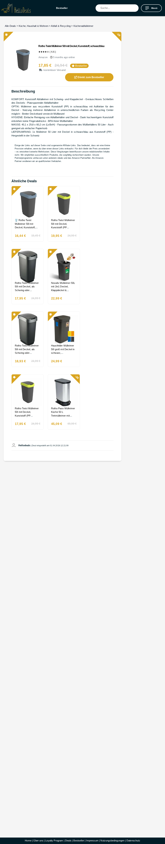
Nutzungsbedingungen (112, 840)
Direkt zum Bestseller (90, 77)
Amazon (43, 57)
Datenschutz (133, 840)
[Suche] (136, 8)
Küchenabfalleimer (83, 26)
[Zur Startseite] (16, 8)
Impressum (92, 840)
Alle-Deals (10, 26)
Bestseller (62, 8)
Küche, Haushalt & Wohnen (33, 26)
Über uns (38, 840)
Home (28, 840)
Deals (68, 840)
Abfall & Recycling (61, 26)
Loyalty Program (54, 840)
